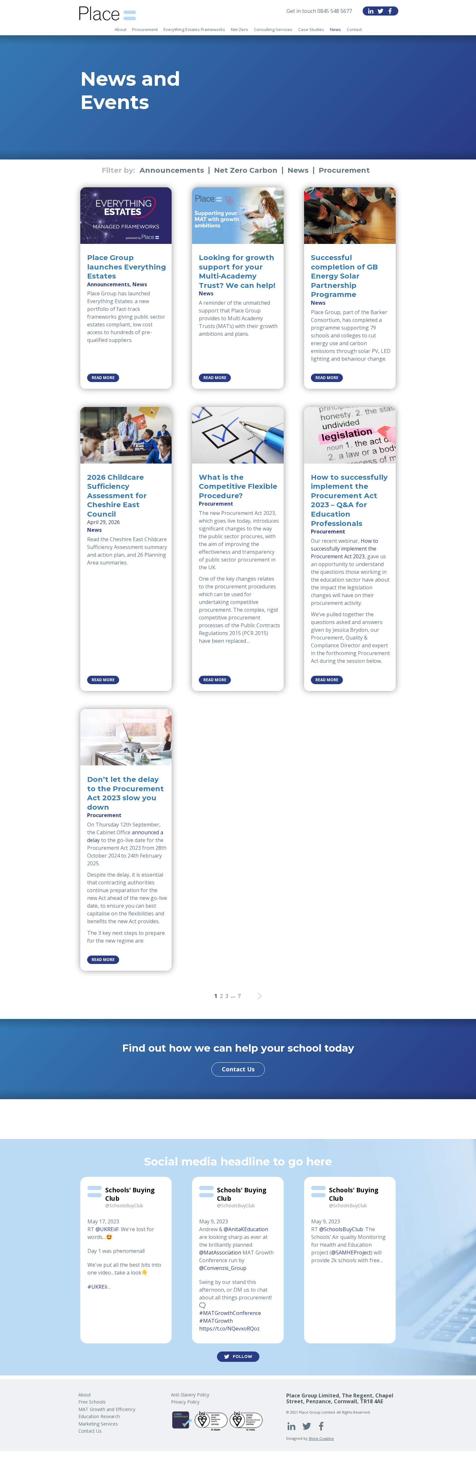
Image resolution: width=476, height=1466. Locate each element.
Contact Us (238, 1069)
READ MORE (103, 377)
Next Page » (259, 996)
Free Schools (92, 1402)
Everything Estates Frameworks (194, 29)
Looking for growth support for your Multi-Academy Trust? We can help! (237, 271)
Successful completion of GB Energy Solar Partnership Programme (344, 276)
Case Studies (311, 29)
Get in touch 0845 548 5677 (319, 11)
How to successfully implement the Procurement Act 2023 (344, 548)
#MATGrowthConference (230, 1313)
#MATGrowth (216, 1320)
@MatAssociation (220, 1252)
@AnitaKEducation (246, 1229)
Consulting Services (273, 29)
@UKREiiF (107, 1229)
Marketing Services (98, 1424)
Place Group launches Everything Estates (126, 266)
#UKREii (97, 1286)
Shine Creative (321, 1438)
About (120, 29)
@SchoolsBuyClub (341, 1229)
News (335, 29)
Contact (354, 29)
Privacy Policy (185, 1402)
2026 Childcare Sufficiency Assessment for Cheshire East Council (117, 496)
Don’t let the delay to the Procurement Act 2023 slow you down (125, 793)
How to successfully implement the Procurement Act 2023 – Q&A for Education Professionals (349, 500)
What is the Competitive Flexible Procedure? (238, 486)
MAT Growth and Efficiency (106, 1409)
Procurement (344, 170)
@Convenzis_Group (222, 1268)
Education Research (99, 1416)
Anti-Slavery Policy (190, 1395)
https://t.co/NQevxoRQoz (229, 1328)
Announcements (172, 170)
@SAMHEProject (351, 1252)
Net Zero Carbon (246, 170)
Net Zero (239, 29)
